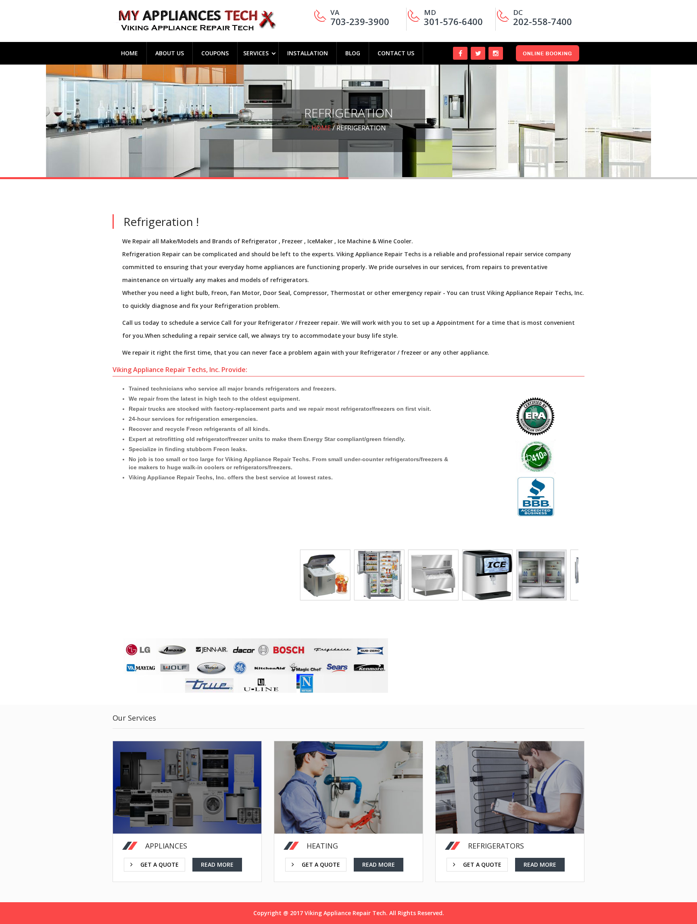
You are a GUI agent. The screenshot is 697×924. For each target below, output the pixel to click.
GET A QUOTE (321, 847)
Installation (307, 53)
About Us (169, 53)
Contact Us (396, 53)
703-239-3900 (359, 21)
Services (256, 53)
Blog (352, 53)
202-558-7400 (542, 21)
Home (129, 53)
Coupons (215, 53)
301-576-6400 (453, 21)
